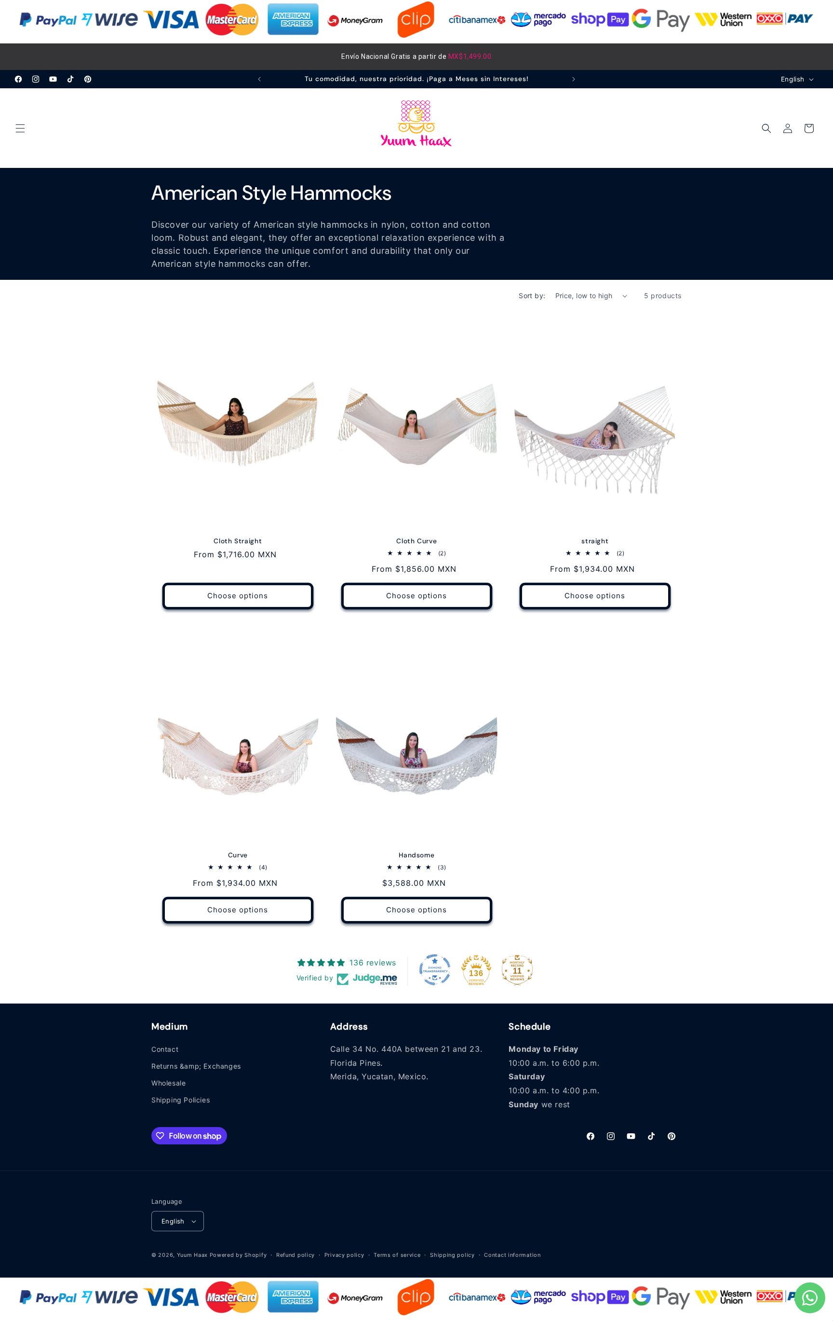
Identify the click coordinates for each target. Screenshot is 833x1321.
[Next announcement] (573, 79)
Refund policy (295, 1255)
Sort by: (532, 295)
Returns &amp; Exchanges (196, 1066)
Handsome (416, 855)
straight (595, 541)
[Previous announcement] (259, 79)
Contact (164, 1049)
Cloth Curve (416, 541)
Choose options (237, 596)
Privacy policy (344, 1255)
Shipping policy (452, 1255)
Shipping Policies (180, 1100)
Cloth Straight (238, 541)
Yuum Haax (192, 1255)
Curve (238, 855)
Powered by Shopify (238, 1255)
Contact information (512, 1255)
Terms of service (397, 1255)
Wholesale (168, 1083)
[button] (20, 128)
